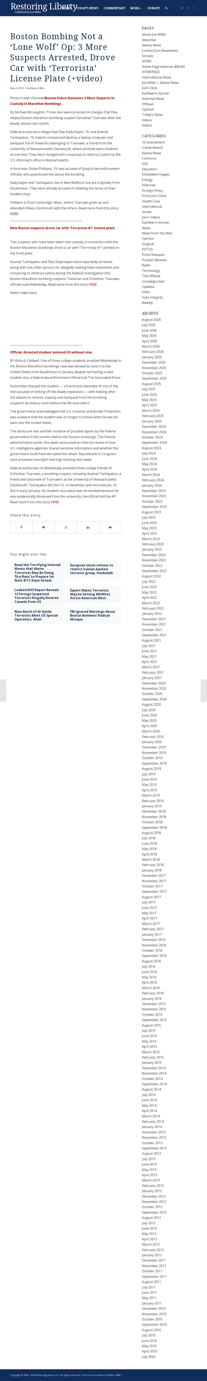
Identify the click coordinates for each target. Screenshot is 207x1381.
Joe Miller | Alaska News (160, 82)
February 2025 (153, 416)
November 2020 (154, 688)
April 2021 (149, 662)
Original (148, 244)
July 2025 (148, 389)
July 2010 (148, 1335)
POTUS (147, 249)
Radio (146, 265)
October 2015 (152, 1014)
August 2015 (151, 1025)
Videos (147, 120)
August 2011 (151, 1282)
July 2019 (148, 774)
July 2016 (148, 966)
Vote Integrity (152, 297)
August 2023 (151, 512)
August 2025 (151, 384)
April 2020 (149, 726)
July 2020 (148, 710)
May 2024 (149, 464)
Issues (147, 212)
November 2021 (154, 624)
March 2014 (151, 1116)
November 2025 (154, 368)
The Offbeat (151, 276)
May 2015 (149, 1041)
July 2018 (148, 838)
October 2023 (152, 501)
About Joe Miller (154, 34)
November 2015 (154, 1009)
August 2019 (151, 768)
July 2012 (148, 1223)
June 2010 (149, 1340)
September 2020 (154, 699)
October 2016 (152, 950)
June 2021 (149, 651)
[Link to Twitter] (188, 8)
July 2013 (148, 1159)
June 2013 (149, 1164)
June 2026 (149, 330)
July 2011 (148, 1287)
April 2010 (149, 1351)
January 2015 (152, 1062)
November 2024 (154, 432)
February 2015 (153, 1057)
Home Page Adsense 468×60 (163, 66)
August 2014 (151, 1089)
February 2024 (153, 480)
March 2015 (151, 1052)
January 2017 (152, 934)
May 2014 (149, 1105)
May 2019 (149, 784)
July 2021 (148, 646)
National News (153, 98)
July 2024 (148, 453)
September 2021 (154, 635)
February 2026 (153, 351)
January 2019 (152, 806)
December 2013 (154, 1132)
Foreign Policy (152, 190)
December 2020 (154, 683)
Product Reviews (154, 260)
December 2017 (154, 875)
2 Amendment (152, 147)
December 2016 (154, 939)
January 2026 (152, 357)
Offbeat (147, 104)
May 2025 (149, 400)
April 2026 (149, 341)
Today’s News (152, 114)
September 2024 (154, 442)
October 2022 (152, 565)
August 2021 (151, 640)
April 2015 (149, 1046)
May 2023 (149, 528)
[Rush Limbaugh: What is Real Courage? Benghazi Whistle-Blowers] (3, 690)
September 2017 (154, 891)
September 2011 (154, 1276)
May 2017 (149, 913)
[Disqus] (71, 693)
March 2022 (151, 603)
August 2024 (151, 448)
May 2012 (149, 1233)
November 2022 (154, 560)
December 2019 (154, 747)
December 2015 (154, 1004)
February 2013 (153, 1185)
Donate (147, 56)
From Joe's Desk (154, 196)
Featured (148, 185)
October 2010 (152, 1319)
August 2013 (151, 1153)
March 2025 (151, 410)
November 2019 (154, 752)
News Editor (37, 88)
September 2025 (154, 378)
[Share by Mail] (110, 527)
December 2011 (154, 1260)
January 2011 (152, 1303)
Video (146, 292)
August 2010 (151, 1330)
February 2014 (153, 1121)
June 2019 (149, 779)
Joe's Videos (151, 217)
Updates (148, 286)
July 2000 (148, 1356)
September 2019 (154, 763)
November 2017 (154, 881)
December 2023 (154, 490)
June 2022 (149, 587)
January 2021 (152, 678)
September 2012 (154, 1212)
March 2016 (151, 988)
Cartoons (149, 158)
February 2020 (153, 736)
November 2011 (154, 1266)
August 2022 (151, 576)
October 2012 (152, 1207)
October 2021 (152, 630)
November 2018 (154, 817)
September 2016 (154, 955)
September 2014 (154, 1084)
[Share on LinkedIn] (88, 527)
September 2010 (154, 1324)
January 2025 (152, 421)
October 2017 (152, 886)
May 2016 (149, 977)
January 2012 (152, 1255)
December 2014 (154, 1068)
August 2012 (151, 1217)
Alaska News (151, 45)
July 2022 (148, 581)
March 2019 (151, 795)
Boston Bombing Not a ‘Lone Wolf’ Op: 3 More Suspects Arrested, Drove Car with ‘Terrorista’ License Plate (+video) (62, 57)
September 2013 (154, 1148)
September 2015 (154, 1020)
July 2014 (148, 1095)
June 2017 (149, 907)
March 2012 (151, 1244)
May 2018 (149, 849)
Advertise (149, 40)
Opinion (148, 109)
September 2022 (154, 571)
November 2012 (154, 1201)
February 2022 (153, 608)
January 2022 (152, 613)
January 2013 (152, 1191)
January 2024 (152, 485)
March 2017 (151, 923)
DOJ (145, 164)
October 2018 (152, 822)
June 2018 (149, 843)
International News (156, 77)
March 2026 (151, 346)
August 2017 (151, 897)
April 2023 (149, 533)
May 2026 (149, 335)
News (146, 228)
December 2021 (154, 619)
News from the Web (157, 233)
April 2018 (149, 854)
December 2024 (154, 426)
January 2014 (152, 1127)
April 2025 (149, 405)
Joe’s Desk (149, 88)
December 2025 (154, 362)
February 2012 (153, 1250)
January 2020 (152, 742)
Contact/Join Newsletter (160, 50)
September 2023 (154, 506)
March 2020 (151, 731)
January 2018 (152, 870)
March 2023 (151, 539)
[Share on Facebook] (21, 527)
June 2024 (149, 458)
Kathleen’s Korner (155, 93)
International (152, 206)
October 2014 (152, 1079)
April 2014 (149, 1111)
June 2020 (149, 715)
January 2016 (152, 998)
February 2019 (153, 801)
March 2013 (151, 1180)
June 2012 (149, 1228)
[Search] (166, 8)
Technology (151, 270)
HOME (147, 61)
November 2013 (154, 1137)
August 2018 (151, 833)
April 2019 (149, 790)
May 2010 (149, 1346)
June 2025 (149, 394)
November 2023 (154, 496)
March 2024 (151, 474)
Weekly (147, 302)
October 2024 (152, 437)
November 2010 (154, 1314)
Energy (147, 180)
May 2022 (149, 592)
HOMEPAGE (151, 72)
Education (149, 169)
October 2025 (152, 373)
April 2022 (149, 597)
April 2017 (149, 918)
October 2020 (152, 694)
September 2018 (154, 827)
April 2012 (149, 1239)
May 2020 (149, 720)
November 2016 (154, 945)
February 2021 (153, 672)
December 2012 (154, 1196)
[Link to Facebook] (194, 8)
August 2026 (151, 319)
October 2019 (152, 758)
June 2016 (149, 972)
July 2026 (148, 325)
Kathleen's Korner (155, 222)
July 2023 (148, 517)
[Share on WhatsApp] (66, 527)
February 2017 (153, 929)
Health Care (151, 201)
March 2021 (151, 667)
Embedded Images (156, 174)
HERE (14, 214)
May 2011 (149, 1298)
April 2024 (149, 469)
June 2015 (149, 1036)
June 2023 (149, 522)
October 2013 (152, 1143)
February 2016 (153, 993)
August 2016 (151, 961)
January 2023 (152, 549)
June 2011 (149, 1292)
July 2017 (148, 902)
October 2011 (152, 1271)
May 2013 (149, 1169)
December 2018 (154, 811)
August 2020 (151, 704)
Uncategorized (153, 281)
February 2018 (153, 865)
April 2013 (149, 1175)
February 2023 (153, 544)
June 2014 (149, 1100)
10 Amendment (153, 142)
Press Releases (153, 254)
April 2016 (149, 982)
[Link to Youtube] (182, 8)
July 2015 (148, 1030)
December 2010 (154, 1308)
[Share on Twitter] (44, 527)
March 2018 (151, 859)
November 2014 (154, 1073)
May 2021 (149, 656)
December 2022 (154, 555)
